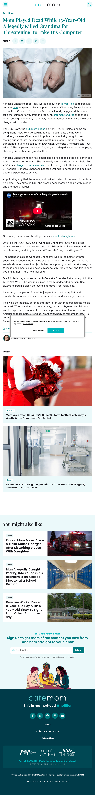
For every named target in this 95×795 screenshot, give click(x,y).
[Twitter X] (40, 716)
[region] (47, 326)
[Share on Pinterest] (36, 41)
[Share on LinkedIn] (29, 41)
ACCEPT (56, 330)
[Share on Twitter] (22, 41)
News (11, 13)
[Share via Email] (43, 41)
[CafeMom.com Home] (47, 4)
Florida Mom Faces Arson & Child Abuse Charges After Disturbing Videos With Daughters (25, 545)
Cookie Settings (38, 330)
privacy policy (69, 657)
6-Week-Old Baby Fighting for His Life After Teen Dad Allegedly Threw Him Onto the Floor (45, 486)
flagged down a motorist (30, 165)
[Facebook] (33, 716)
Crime (9, 480)
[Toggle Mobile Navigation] (5, 4)
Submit (78, 650)
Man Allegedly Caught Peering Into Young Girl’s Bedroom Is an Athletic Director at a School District (24, 576)
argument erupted (63, 114)
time (15, 107)
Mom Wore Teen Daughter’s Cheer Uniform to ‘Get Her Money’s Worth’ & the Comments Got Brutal (46, 416)
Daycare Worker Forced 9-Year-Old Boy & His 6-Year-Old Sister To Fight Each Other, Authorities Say (24, 609)
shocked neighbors (64, 236)
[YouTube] (62, 716)
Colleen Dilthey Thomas (23, 338)
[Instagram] (55, 716)
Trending (10, 410)
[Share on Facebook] (15, 41)
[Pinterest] (47, 716)
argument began (35, 128)
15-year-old (67, 103)
